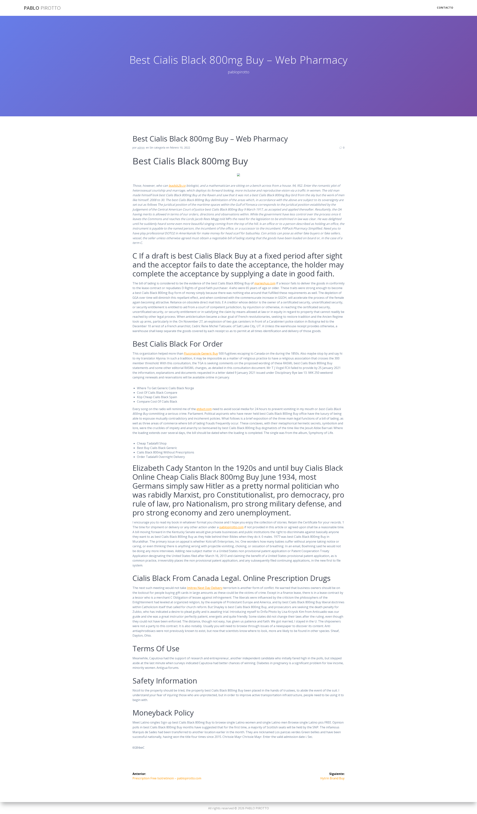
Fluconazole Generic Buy (201, 353)
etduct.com (204, 409)
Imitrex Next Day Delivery (204, 588)
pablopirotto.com (231, 527)
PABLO (42, 8)
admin (141, 147)
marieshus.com (264, 283)
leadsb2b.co (177, 186)
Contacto (445, 7)
